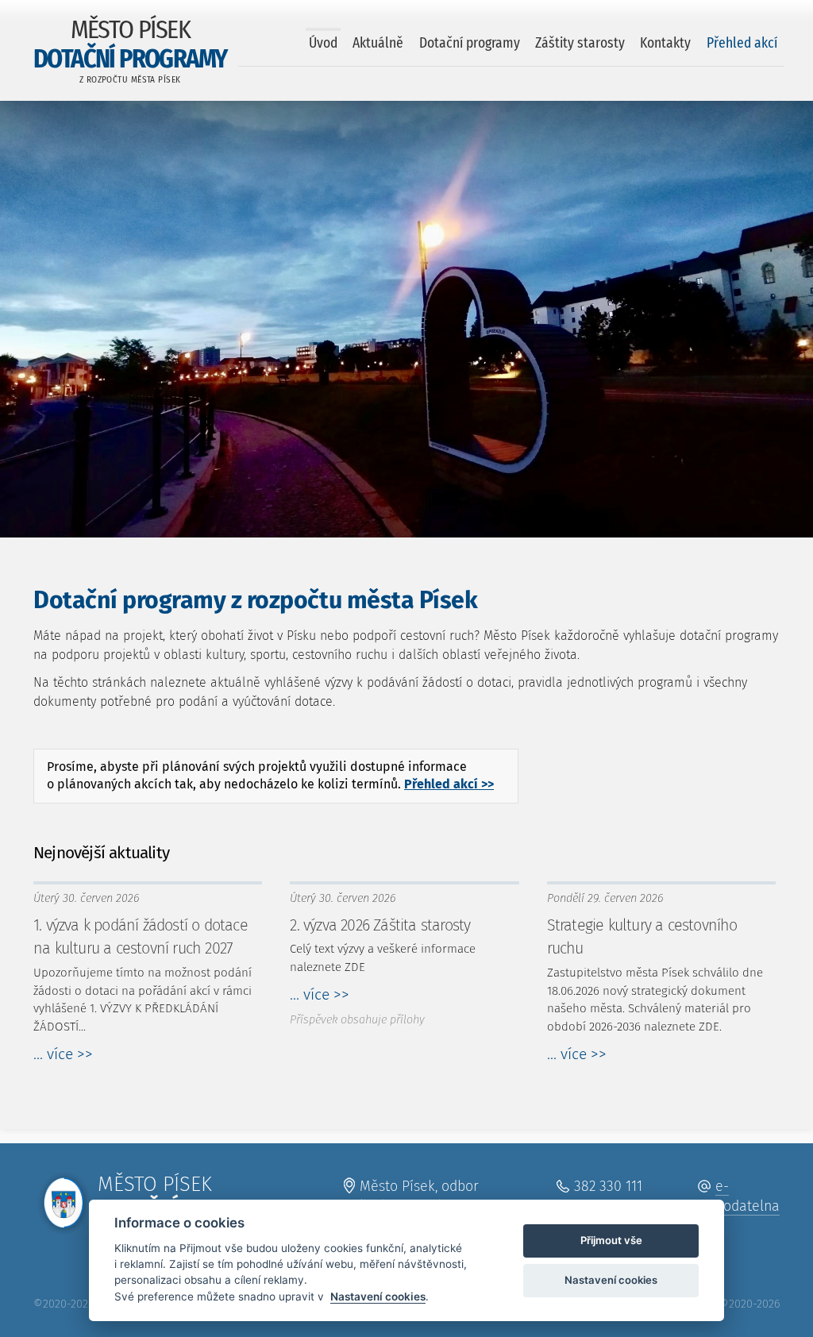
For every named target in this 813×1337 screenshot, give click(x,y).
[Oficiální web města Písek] (63, 1210)
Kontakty (665, 43)
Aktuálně (378, 43)
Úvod (323, 43)
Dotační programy (469, 43)
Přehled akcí (742, 43)
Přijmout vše (611, 1240)
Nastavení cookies (378, 1296)
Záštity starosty (580, 43)
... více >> (63, 1054)
